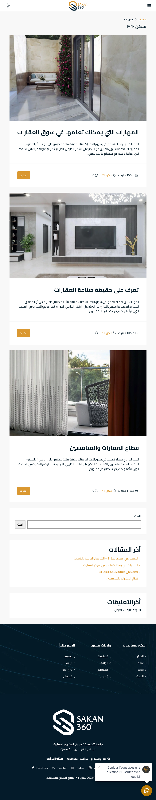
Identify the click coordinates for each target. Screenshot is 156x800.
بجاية (141, 669)
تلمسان (67, 676)
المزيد (23, 175)
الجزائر (140, 656)
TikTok (80, 768)
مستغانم (102, 669)
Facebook (42, 768)
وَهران (104, 676)
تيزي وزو (67, 669)
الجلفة (104, 663)
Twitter (62, 768)
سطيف (68, 656)
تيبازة (69, 663)
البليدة (140, 676)
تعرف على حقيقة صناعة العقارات (96, 290)
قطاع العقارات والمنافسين (104, 447)
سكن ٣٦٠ (107, 175)
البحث (137, 516)
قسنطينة (103, 656)
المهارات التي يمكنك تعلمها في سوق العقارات (78, 132)
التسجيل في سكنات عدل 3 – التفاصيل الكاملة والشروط (106, 558)
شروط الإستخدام (100, 758)
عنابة (141, 663)
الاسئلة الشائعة (55, 758)
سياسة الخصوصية (77, 758)
